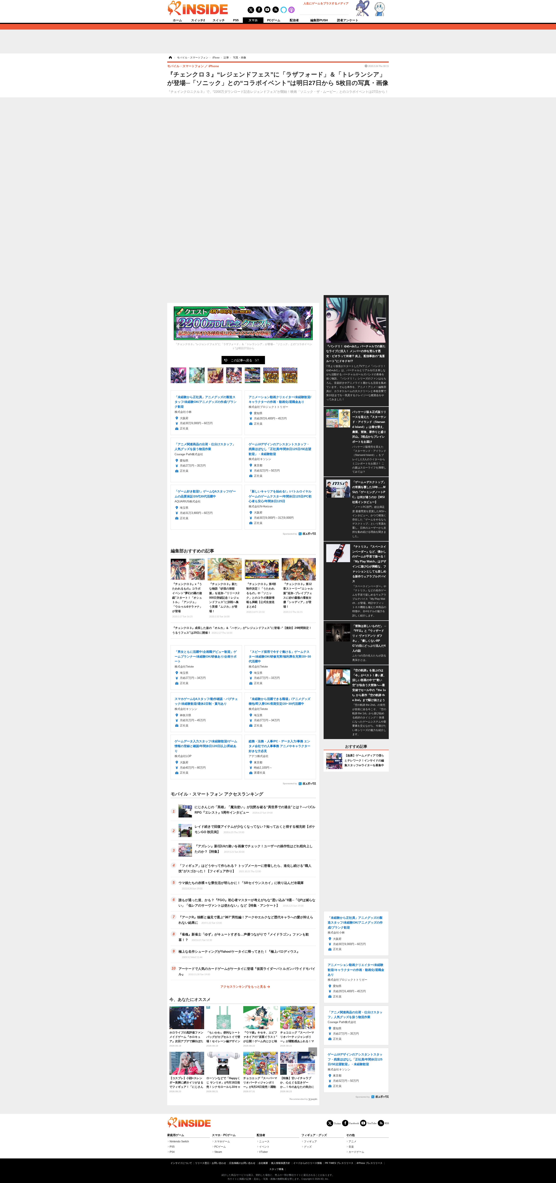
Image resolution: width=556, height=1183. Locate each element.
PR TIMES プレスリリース (339, 1163)
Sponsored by (290, 534)
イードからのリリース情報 (307, 1163)
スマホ (253, 20)
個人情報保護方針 (280, 1163)
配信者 (294, 20)
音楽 (351, 1146)
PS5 (236, 20)
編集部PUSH (319, 20)
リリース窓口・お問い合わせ (210, 1163)
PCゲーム (273, 20)
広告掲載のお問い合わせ (242, 1163)
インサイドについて (181, 1163)
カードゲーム (356, 1151)
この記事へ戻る (245, 360)
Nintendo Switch (179, 1141)
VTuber (263, 1151)
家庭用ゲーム (175, 1135)
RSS (387, 1123)
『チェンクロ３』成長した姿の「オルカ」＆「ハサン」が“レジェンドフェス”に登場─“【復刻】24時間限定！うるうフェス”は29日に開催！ (242, 630)
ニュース (264, 1141)
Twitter (337, 1123)
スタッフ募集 (276, 1169)
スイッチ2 (198, 20)
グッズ (308, 1146)
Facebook (354, 1123)
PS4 (172, 1151)
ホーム (177, 20)
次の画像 (308, 326)
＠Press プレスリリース (369, 1163)
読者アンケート (347, 20)
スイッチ (219, 20)
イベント (264, 1146)
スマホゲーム (222, 1141)
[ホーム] (170, 57)
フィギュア (310, 1141)
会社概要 (263, 1163)
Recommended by (299, 1099)
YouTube (372, 1123)
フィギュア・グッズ (314, 1135)
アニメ (352, 1141)
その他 (350, 1135)
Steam (218, 1151)
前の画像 (178, 326)
